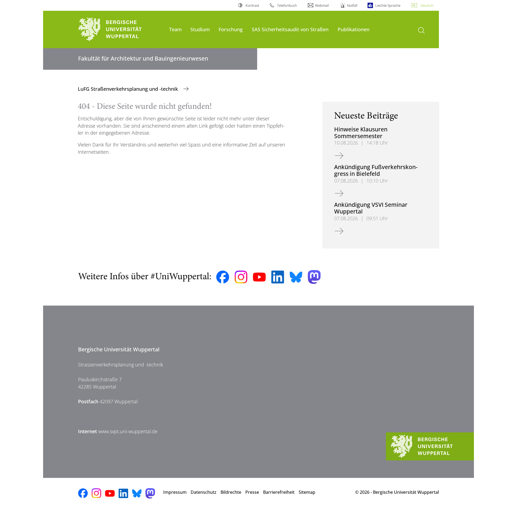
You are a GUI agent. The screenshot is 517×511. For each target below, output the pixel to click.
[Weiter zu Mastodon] (314, 277)
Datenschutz (203, 492)
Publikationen (353, 29)
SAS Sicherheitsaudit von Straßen (290, 29)
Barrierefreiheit (279, 492)
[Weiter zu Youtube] (259, 277)
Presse (252, 492)
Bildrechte (231, 492)
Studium (200, 29)
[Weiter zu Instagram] (241, 277)
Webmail (322, 5)
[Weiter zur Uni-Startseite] (121, 29)
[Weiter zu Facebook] (222, 277)
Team (175, 29)
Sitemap (307, 492)
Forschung (231, 29)
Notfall (352, 5)
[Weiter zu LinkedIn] (277, 277)
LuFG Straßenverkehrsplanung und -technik (128, 89)
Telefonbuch (287, 5)
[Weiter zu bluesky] (295, 277)
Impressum (175, 492)
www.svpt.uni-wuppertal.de (128, 431)
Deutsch (427, 5)
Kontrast (252, 5)
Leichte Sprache (387, 5)
